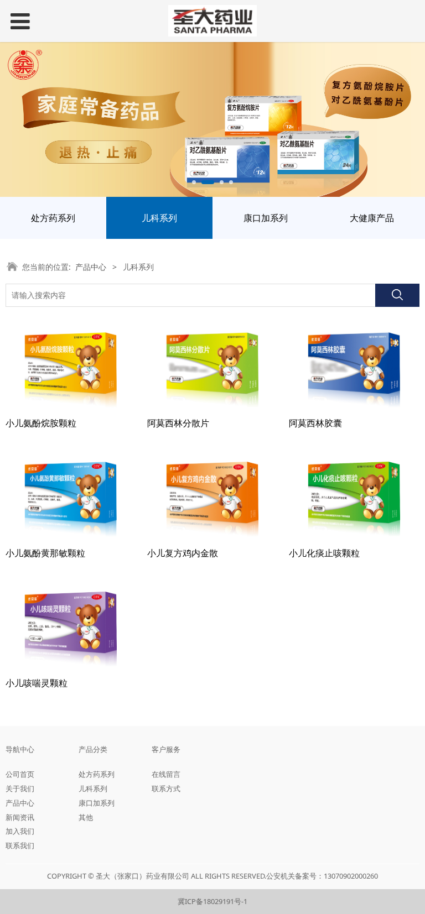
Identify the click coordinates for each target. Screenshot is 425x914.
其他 (86, 817)
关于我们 (20, 788)
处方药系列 (53, 218)
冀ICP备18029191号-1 (212, 901)
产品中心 (90, 267)
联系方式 (166, 788)
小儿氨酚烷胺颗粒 (41, 423)
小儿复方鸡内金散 (182, 553)
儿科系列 (159, 218)
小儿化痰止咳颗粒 (324, 553)
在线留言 (166, 774)
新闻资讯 (20, 817)
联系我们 (20, 845)
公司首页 (20, 774)
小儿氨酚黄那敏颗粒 (45, 553)
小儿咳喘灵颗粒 (37, 683)
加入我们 (20, 831)
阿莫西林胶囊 (315, 423)
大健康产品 (372, 218)
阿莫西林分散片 (178, 423)
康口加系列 (265, 218)
